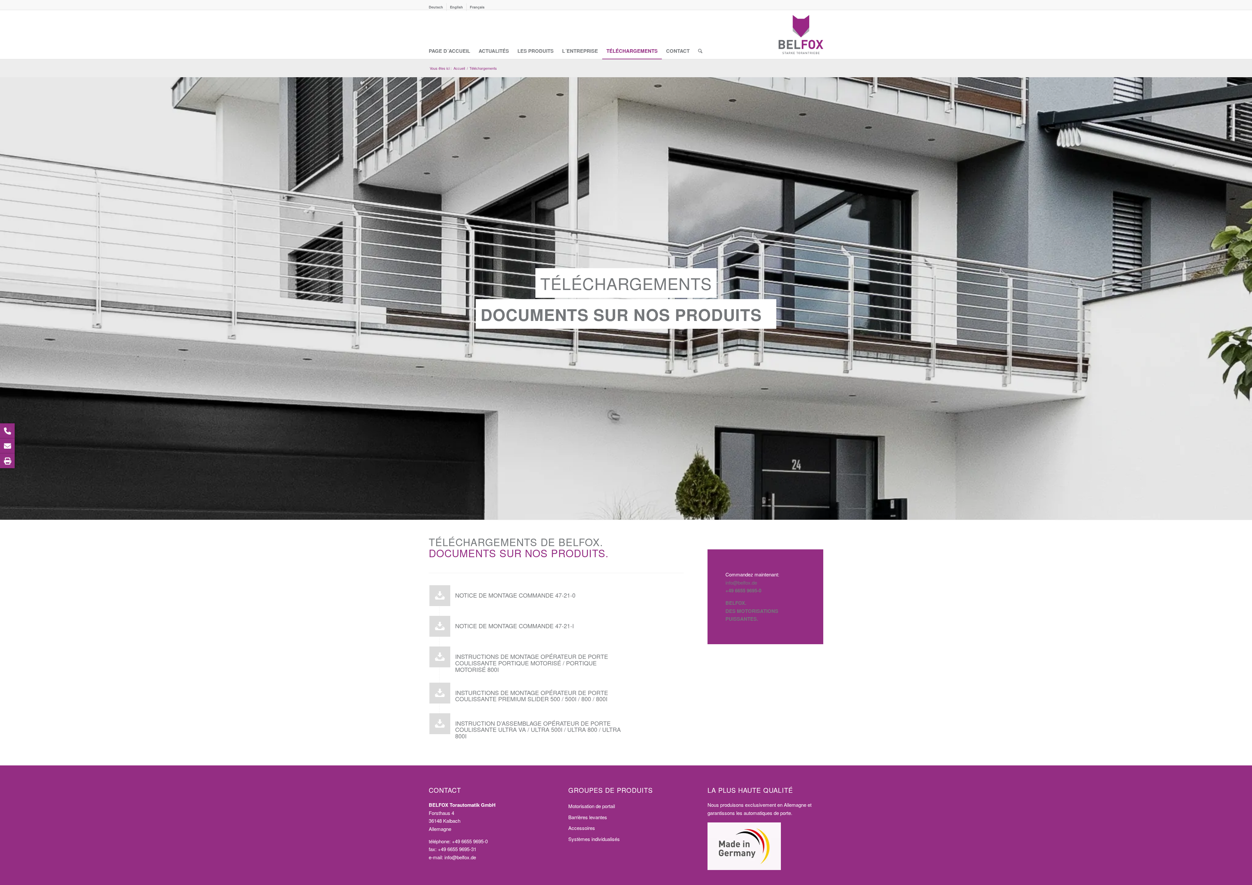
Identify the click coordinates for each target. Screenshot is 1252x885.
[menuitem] (438, 7)
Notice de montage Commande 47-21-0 (515, 595)
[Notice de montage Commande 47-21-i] (439, 626)
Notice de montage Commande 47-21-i (514, 625)
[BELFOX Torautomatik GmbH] (801, 34)
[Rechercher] (700, 34)
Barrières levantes (587, 817)
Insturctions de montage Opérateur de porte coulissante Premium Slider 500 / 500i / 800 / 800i (531, 695)
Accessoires (581, 827)
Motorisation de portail (591, 806)
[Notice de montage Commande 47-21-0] (439, 595)
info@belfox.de (741, 582)
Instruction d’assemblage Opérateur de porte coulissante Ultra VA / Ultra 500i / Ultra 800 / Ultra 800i (538, 729)
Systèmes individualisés (594, 838)
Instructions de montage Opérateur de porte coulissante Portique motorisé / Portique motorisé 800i (531, 663)
